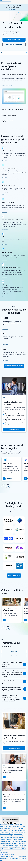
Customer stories (12, 828)
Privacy (24, 856)
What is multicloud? (18, 845)
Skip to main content (5, 1)
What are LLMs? (8, 849)
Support (9, 836)
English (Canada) (4, 852)
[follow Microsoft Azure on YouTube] (15, 823)
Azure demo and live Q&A (17, 836)
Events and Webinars (20, 841)
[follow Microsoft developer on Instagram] (8, 823)
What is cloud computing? (6, 845)
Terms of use (11, 858)
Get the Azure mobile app (11, 819)
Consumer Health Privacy (6, 856)
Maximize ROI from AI (14, 832)
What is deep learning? (15, 847)
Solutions (22, 832)
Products (19, 828)
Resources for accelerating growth (8, 834)
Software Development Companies (9, 837)
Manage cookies (4, 858)
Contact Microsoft (17, 856)
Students (13, 841)
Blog (23, 839)
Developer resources (5, 841)
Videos (23, 843)
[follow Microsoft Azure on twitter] (4, 823)
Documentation (18, 839)
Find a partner (9, 839)
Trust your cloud (21, 826)
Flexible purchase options (20, 830)
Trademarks (18, 858)
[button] (14, 53)
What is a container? (17, 849)
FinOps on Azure (4, 832)
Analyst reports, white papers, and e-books (10, 843)
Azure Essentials (4, 828)
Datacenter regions (12, 826)
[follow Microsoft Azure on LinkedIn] (11, 823)
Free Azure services (8, 830)
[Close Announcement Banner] (25, 6)
